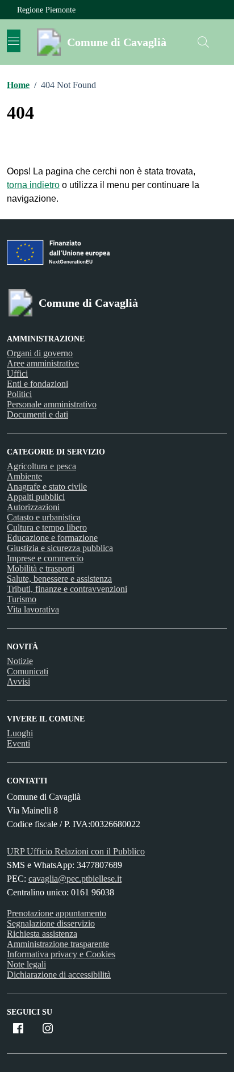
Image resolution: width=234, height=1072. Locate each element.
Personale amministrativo (52, 404)
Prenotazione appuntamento (56, 913)
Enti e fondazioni (37, 384)
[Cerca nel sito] (203, 42)
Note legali (26, 964)
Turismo (21, 599)
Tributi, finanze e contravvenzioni (67, 589)
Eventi (18, 743)
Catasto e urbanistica (44, 517)
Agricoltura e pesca (41, 466)
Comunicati (27, 671)
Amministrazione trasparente (58, 944)
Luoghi (20, 733)
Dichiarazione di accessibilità (59, 974)
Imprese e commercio (45, 558)
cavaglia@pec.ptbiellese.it (75, 878)
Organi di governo (40, 353)
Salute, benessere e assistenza (59, 578)
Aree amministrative (43, 363)
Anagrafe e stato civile (47, 486)
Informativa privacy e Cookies (61, 954)
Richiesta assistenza (42, 933)
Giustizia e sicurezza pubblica (60, 548)
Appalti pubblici (36, 497)
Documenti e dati (37, 414)
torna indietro (33, 185)
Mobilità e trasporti (40, 568)
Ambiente (24, 476)
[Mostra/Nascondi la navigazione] (13, 41)
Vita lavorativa (33, 609)
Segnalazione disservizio (51, 923)
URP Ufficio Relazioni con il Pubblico (76, 851)
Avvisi (18, 681)
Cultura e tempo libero (47, 527)
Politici (19, 394)
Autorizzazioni (33, 507)
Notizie (20, 661)
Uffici (17, 373)
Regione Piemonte (46, 10)
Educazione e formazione (52, 538)
